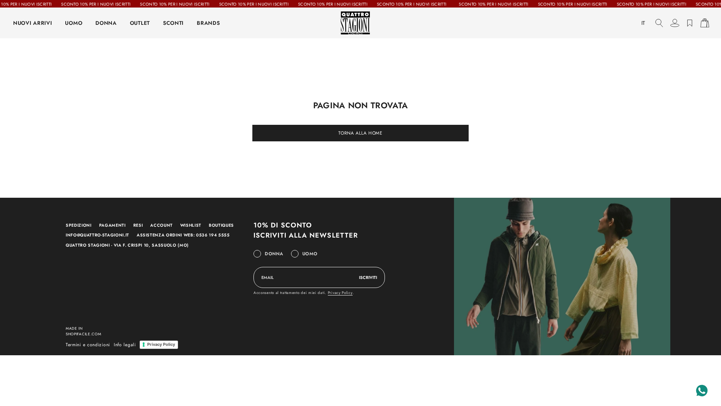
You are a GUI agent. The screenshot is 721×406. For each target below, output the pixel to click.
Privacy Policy (340, 292)
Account (161, 225)
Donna (274, 253)
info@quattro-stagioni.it (97, 235)
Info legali (125, 344)
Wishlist (190, 225)
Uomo (310, 253)
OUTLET (140, 23)
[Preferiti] (689, 22)
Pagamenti (112, 225)
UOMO (73, 23)
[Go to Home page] (360, 23)
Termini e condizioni (88, 344)
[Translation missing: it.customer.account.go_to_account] (675, 23)
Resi (138, 225)
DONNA (106, 23)
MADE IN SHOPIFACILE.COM (83, 331)
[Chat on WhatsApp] (702, 390)
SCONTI (173, 23)
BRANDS (208, 23)
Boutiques (221, 225)
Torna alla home (360, 133)
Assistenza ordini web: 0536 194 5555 (183, 235)
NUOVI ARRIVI (32, 23)
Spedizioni (79, 225)
